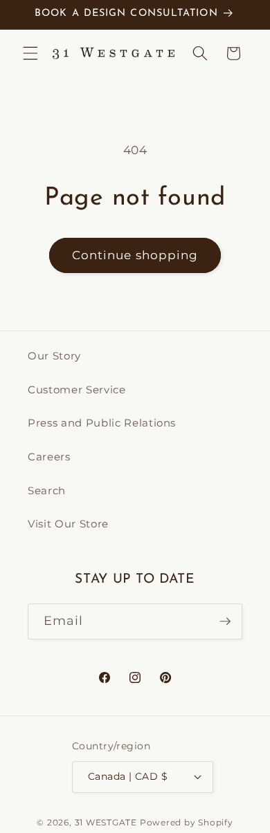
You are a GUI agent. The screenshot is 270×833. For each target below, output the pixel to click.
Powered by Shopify (186, 822)
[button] (30, 53)
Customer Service (77, 389)
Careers (49, 456)
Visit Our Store (68, 523)
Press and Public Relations (102, 422)
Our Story (54, 355)
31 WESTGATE (106, 822)
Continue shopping (135, 255)
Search (47, 490)
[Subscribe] (225, 621)
